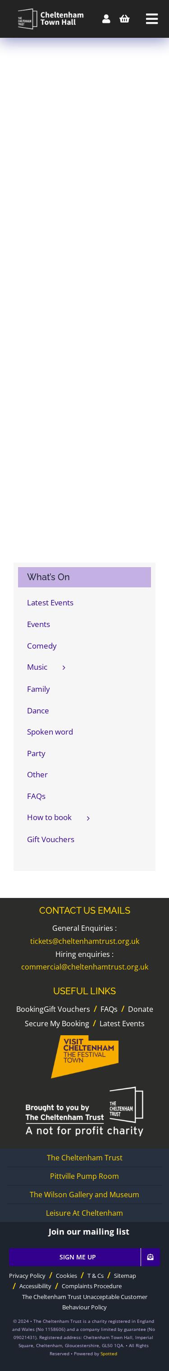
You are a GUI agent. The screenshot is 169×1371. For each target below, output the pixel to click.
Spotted (108, 1353)
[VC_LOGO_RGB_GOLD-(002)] (85, 1039)
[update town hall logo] (49, 9)
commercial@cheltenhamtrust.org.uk (84, 967)
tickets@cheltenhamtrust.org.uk (84, 941)
